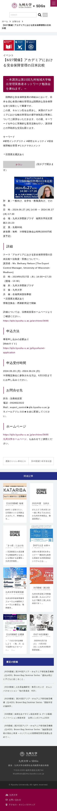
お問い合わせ (15, 800)
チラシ (19, 164)
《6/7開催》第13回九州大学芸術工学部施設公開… (41, 589)
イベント (8, 55)
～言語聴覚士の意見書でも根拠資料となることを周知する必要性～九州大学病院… (15, 556)
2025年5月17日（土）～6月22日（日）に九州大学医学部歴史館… (41, 645)
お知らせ (16, 21)
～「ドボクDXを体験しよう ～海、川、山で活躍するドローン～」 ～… (15, 645)
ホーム (5, 21)
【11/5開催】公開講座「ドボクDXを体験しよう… (15, 636)
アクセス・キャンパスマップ (22, 805)
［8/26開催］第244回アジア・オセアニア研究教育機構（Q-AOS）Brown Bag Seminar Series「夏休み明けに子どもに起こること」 (28, 675)
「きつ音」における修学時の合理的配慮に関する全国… (15, 547)
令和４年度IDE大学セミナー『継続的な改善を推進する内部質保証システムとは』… (41, 556)
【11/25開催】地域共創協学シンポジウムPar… (15, 505)
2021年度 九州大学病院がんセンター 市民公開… (41, 505)
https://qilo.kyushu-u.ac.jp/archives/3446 (26, 320)
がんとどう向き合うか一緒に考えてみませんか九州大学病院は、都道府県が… (41, 514)
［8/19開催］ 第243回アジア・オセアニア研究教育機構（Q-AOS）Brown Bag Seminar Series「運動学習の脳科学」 (27, 702)
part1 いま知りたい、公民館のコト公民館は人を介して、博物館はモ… (15, 514)
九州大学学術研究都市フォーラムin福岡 (15, 593)
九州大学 (13, 795)
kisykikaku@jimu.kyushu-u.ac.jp (28, 774)
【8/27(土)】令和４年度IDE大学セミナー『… (41, 547)
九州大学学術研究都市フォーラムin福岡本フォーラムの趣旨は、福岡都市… (15, 602)
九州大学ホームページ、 (16, 439)
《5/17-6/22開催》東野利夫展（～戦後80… (41, 636)
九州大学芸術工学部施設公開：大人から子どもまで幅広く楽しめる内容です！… (41, 598)
